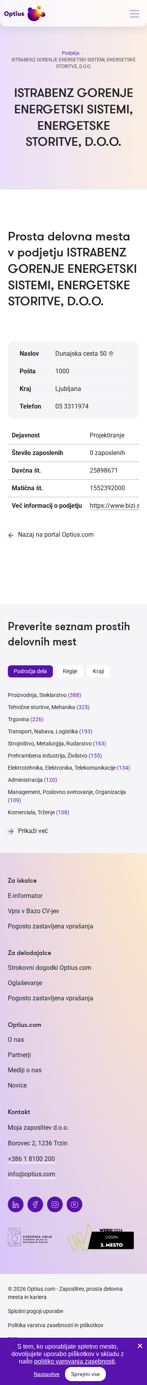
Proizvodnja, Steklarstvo (37, 695)
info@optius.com (31, 1174)
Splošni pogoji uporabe (35, 1311)
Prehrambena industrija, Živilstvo (47, 756)
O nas (16, 1039)
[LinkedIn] (16, 1204)
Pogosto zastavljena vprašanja (50, 926)
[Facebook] (35, 1204)
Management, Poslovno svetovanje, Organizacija (67, 792)
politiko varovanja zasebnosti (74, 1361)
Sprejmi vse (85, 1374)
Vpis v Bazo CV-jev (33, 911)
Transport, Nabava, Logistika (43, 731)
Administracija (25, 780)
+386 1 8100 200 (31, 1159)
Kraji (98, 671)
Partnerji (19, 1055)
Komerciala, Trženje (31, 812)
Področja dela (30, 671)
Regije (70, 671)
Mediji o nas (25, 1070)
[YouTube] (74, 1204)
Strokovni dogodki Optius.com (49, 967)
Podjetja (71, 53)
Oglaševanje (25, 983)
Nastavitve (47, 1374)
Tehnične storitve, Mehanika (41, 707)
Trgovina (18, 719)
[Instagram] (55, 1204)
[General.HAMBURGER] (134, 15)
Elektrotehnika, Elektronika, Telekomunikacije (62, 768)
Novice (17, 1085)
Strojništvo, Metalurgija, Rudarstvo (50, 743)
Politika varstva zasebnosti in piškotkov (55, 1325)
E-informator (25, 895)
